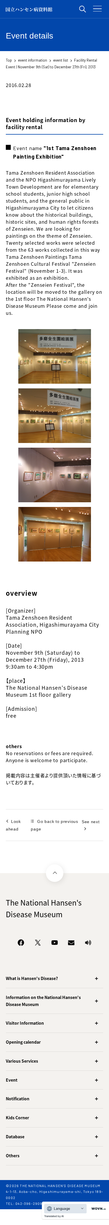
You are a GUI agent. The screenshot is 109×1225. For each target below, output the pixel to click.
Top (9, 60)
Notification (17, 1098)
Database (15, 1136)
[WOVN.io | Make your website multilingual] (97, 1208)
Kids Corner (17, 1117)
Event (11, 1080)
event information (32, 60)
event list (60, 60)
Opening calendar (23, 1042)
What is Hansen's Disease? (32, 978)
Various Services (22, 1061)
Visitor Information (25, 1023)
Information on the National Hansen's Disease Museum (43, 1000)
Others (12, 1155)
